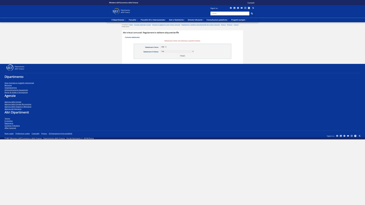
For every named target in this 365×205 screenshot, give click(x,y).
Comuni (236, 25)
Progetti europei (238, 20)
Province (229, 25)
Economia (9, 121)
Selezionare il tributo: (151, 52)
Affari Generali (10, 128)
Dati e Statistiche (176, 20)
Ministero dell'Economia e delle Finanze (123, 2)
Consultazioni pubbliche (217, 20)
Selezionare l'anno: (152, 47)
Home (131, 25)
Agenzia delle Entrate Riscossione (18, 104)
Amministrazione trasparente (16, 90)
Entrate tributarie (195, 20)
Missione (8, 85)
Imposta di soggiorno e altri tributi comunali (166, 25)
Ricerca (223, 25)
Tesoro (7, 118)
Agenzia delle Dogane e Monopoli (18, 106)
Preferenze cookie (22, 133)
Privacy (44, 133)
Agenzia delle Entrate (13, 102)
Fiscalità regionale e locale (142, 25)
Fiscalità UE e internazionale (153, 20)
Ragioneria (9, 123)
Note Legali (9, 133)
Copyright (35, 133)
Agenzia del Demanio (13, 109)
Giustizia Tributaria (12, 125)
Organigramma (11, 87)
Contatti (251, 3)
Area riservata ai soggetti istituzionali (19, 83)
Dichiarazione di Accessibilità (60, 133)
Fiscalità (132, 20)
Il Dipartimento (118, 20)
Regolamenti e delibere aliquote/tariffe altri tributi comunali (200, 25)
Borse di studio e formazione (16, 92)
